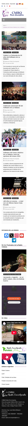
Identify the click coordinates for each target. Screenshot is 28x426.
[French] (17, 4)
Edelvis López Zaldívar (10, 207)
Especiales (12, 3)
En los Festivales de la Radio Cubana (12, 274)
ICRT (3, 374)
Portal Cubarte (5, 384)
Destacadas (15, 52)
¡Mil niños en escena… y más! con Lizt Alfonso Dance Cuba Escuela (13, 203)
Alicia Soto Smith (9, 110)
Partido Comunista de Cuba (9, 380)
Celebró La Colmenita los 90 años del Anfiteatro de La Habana (12, 57)
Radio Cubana (5, 370)
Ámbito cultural (5, 3)
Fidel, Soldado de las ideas (9, 377)
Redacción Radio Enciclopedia (12, 61)
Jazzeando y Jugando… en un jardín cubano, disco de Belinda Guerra (13, 279)
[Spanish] (22, 4)
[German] (20, 4)
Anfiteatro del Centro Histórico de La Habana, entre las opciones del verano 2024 (13, 154)
